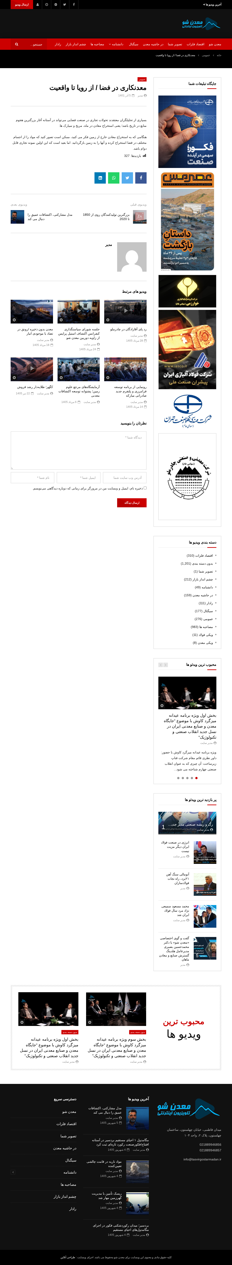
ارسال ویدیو (22, 4)
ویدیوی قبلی (138, 204)
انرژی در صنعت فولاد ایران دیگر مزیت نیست (175, 847)
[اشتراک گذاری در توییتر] (127, 178)
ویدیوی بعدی (19, 204)
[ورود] (37, 4)
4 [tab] (183, 778)
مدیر (140, 95)
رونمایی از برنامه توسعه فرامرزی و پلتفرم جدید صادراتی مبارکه (130, 391)
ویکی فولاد (206, 635)
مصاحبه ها (97, 44)
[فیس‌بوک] (73, 4)
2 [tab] (192, 778)
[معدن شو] (201, 24)
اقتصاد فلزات (195, 44)
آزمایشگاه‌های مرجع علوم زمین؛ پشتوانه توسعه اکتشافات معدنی (79, 391)
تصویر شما (175, 44)
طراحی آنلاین (67, 1257)
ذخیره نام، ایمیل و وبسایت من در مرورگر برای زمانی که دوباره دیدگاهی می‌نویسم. (87, 488)
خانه (219, 55)
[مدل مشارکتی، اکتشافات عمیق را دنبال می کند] (17, 217)
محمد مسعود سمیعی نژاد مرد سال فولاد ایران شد (175, 910)
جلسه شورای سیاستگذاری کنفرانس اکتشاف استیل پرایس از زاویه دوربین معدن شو (79, 333)
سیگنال (133, 44)
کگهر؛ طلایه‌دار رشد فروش (35, 387)
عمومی (206, 55)
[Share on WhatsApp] (113, 178)
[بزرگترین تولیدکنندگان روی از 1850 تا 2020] (140, 217)
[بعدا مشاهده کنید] (46, 4)
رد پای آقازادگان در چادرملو (128, 329)
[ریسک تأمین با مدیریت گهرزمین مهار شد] (137, 1203)
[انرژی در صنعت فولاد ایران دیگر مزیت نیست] (205, 852)
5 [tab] (178, 778)
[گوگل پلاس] (55, 4)
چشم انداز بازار (76, 44)
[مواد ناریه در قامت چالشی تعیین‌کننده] (137, 1171)
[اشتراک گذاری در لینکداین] (100, 178)
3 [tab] (187, 778)
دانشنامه (117, 44)
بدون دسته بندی (202, 563)
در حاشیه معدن (153, 44)
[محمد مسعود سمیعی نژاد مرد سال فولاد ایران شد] (205, 916)
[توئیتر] (64, 4)
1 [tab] (196, 778)
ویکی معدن (205, 642)
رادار (58, 44)
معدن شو (215, 44)
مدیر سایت (136, 335)
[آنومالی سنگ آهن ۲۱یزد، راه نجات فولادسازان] (205, 884)
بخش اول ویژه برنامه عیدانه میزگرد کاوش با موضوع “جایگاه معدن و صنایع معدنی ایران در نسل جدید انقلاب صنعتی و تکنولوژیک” (190, 726)
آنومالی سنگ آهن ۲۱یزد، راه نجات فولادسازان (177, 878)
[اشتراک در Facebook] (141, 178)
